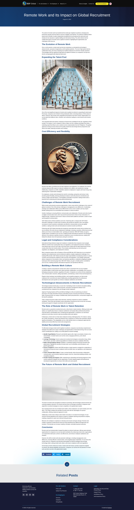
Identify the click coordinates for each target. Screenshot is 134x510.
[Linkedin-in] (33, 495)
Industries (58, 499)
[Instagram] (27, 495)
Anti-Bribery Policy (98, 494)
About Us (62, 3)
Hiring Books (59, 502)
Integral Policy (97, 492)
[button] (47, 454)
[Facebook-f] (30, 495)
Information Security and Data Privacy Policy (101, 489)
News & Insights (83, 3)
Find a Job (58, 488)
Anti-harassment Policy (99, 496)
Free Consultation (102, 3)
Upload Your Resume (61, 490)
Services (58, 497)
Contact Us (91, 3)
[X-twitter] (23, 495)
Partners (109, 507)
